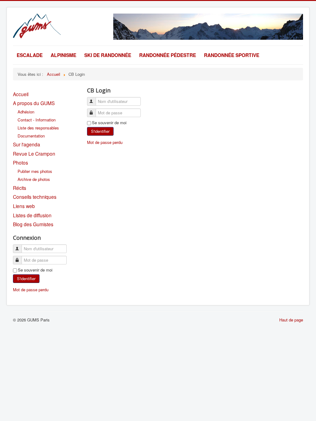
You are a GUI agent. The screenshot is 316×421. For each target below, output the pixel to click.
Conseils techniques (34, 196)
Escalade (30, 55)
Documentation (31, 136)
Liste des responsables (38, 128)
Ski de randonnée (107, 55)
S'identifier (26, 278)
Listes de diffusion (32, 215)
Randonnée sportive (231, 55)
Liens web (24, 205)
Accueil (20, 94)
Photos (20, 162)
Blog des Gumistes (33, 224)
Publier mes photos (35, 171)
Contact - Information (37, 120)
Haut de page (291, 320)
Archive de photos (34, 179)
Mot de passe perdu (30, 289)
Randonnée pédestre (167, 55)
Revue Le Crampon (34, 153)
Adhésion (26, 112)
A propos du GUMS (34, 103)
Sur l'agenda (26, 144)
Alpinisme (63, 55)
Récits (19, 187)
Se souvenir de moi (35, 270)
